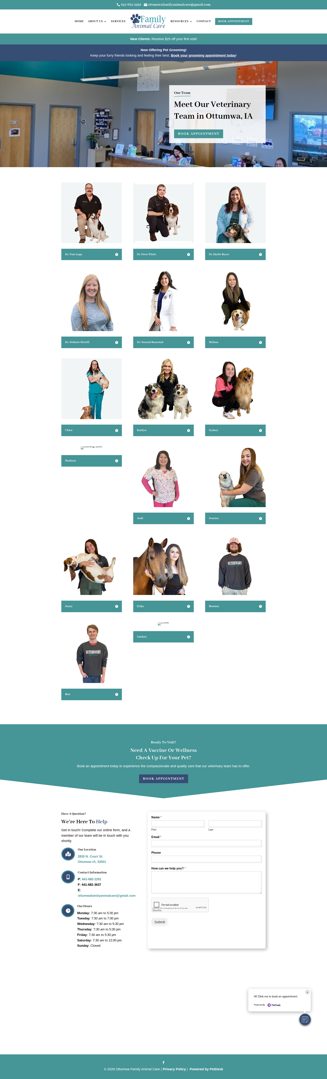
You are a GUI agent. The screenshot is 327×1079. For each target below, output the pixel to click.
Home (79, 21)
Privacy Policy (174, 1069)
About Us (95, 21)
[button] (305, 1019)
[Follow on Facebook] (163, 1063)
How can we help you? (168, 868)
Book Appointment (233, 21)
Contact (204, 21)
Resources (180, 21)
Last (211, 829)
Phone (156, 852)
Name (156, 817)
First (153, 829)
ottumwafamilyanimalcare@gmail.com (106, 895)
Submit (159, 922)
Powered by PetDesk (206, 1069)
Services (118, 21)
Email (156, 837)
